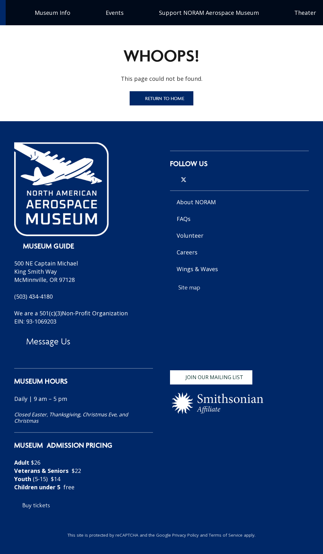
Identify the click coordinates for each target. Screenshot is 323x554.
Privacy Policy (185, 535)
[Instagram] (172, 180)
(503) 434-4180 (33, 296)
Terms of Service (226, 535)
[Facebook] (194, 179)
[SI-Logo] (217, 403)
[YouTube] (204, 179)
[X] (183, 180)
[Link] (84, 435)
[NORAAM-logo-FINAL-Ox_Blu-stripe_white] (61, 189)
